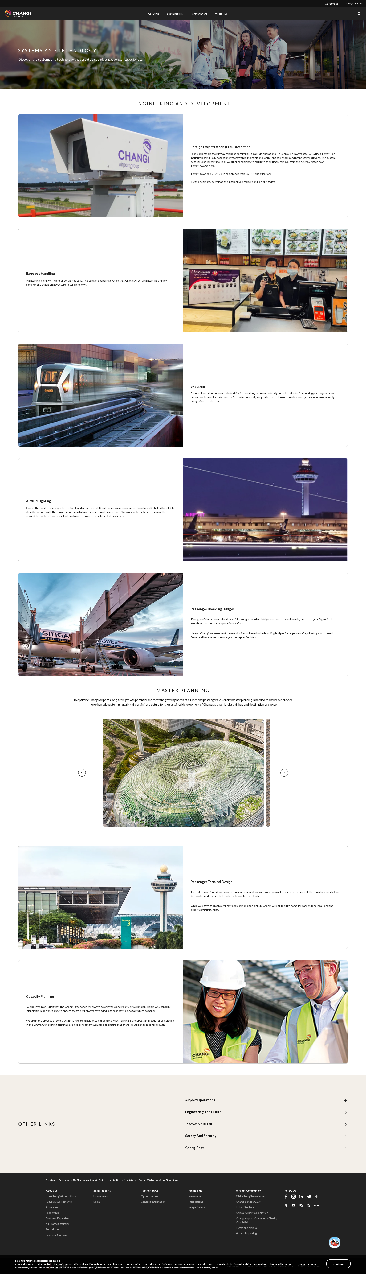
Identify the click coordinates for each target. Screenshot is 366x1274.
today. (271, 181)
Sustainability (102, 1190)
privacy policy (211, 1267)
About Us (52, 1190)
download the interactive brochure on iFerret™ (239, 181)
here (211, 165)
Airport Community (248, 1190)
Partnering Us (149, 1190)
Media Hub (195, 1190)
